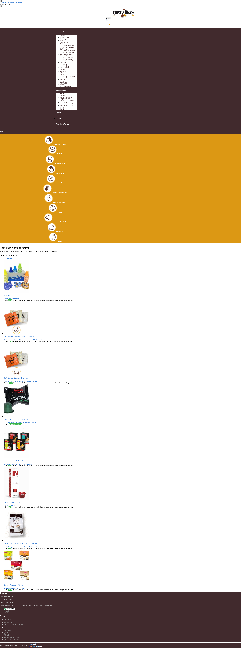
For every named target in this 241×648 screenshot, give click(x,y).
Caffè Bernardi (8, 337)
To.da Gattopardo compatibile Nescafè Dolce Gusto (20, 547)
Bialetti (60, 212)
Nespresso (59, 231)
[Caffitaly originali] (57, 483)
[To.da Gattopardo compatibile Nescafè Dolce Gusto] (57, 524)
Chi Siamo (7, 631)
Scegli (10, 300)
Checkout (7, 636)
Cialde (60, 241)
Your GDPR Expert (8, 612)
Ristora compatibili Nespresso (14, 588)
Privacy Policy (8, 622)
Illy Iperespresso (60, 163)
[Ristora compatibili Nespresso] (57, 566)
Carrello (6, 634)
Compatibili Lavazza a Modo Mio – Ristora (17, 464)
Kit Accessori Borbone (11, 298)
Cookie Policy (8, 621)
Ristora (27, 461)
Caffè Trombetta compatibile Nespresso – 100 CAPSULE (22, 422)
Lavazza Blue (60, 183)
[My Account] (107, 21)
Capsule (17, 337)
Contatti (6, 632)
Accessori (7, 295)
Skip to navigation (6, 3)
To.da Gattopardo (31, 543)
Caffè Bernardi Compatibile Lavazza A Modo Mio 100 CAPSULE (24, 340)
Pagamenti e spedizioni (11, 637)
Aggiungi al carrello (15, 424)
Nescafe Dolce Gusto (60, 222)
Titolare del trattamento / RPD (13, 624)
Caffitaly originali (9, 505)
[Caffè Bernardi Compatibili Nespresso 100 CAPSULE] (57, 359)
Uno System (60, 173)
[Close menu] (1, 1)
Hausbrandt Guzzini (59, 144)
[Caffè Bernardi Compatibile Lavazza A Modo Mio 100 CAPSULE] (57, 317)
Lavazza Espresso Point (59, 192)
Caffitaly (60, 154)
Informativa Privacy (10, 619)
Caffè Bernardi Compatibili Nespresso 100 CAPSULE (21, 381)
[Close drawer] (1, 6)
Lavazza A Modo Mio (59, 202)
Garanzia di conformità (11, 639)
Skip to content (17, 3)
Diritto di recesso (9, 641)
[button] (108, 24)
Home (2, 244)
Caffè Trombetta (9, 419)
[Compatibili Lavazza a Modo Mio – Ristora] (57, 442)
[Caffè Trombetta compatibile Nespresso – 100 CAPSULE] (57, 400)
